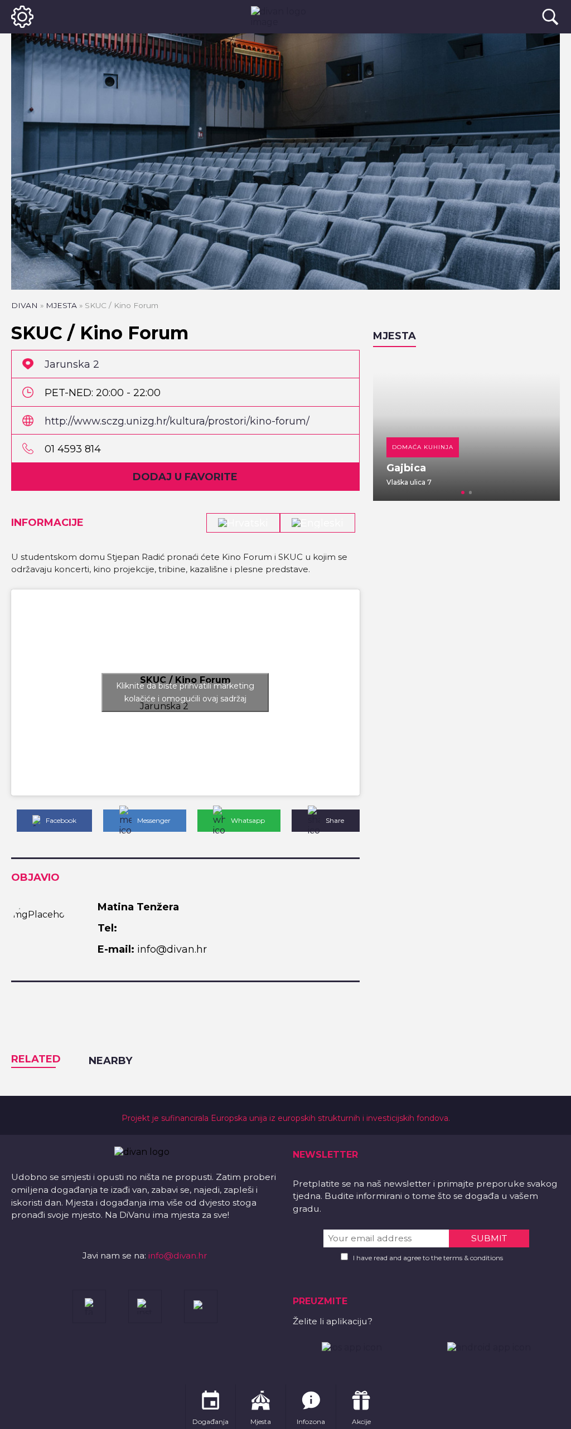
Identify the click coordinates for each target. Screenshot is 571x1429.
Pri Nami (515, 468)
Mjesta (61, 305)
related (36, 1059)
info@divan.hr (177, 1255)
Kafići (509, 447)
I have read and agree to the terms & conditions (428, 1258)
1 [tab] (462, 492)
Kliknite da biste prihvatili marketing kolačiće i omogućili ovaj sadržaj (185, 692)
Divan (24, 305)
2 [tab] (470, 492)
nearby (110, 1061)
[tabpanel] (385, 429)
